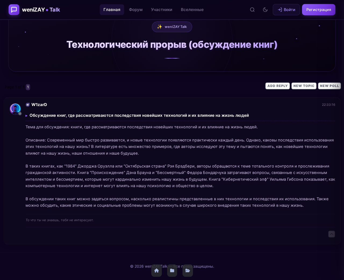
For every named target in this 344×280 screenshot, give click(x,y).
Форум (135, 9)
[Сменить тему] (265, 9)
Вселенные (192, 9)
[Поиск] (252, 9)
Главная (111, 9)
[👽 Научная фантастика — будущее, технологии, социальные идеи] (187, 270)
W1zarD (39, 105)
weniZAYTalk (172, 26)
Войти (289, 9)
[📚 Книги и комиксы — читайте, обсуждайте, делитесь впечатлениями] (172, 270)
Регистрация (318, 9)
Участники (161, 9)
